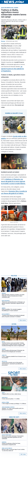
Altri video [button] (23, 454)
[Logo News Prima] (14, 1)
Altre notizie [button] (23, 320)
